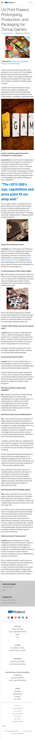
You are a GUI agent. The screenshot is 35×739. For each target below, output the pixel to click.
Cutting (17, 645)
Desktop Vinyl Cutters (18, 650)
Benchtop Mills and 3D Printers (17, 672)
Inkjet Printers (17, 629)
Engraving (17, 659)
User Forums (17, 719)
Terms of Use (17, 711)
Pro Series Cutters (17, 648)
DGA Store (17, 699)
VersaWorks (17, 694)
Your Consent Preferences (11, 731)
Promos (17, 696)
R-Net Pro (17, 706)
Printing (17, 626)
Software (17, 691)
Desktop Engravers (17, 661)
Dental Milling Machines (17, 680)
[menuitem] (31, 2)
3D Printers (18, 675)
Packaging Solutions (7, 587)
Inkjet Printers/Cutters (17, 632)
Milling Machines (18, 678)
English (4, 726)
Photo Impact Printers (17, 664)
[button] (3, 47)
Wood (3, 590)
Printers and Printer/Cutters (11, 64)
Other (17, 688)
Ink (18, 637)
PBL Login (17, 716)
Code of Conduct (17, 714)
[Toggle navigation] (2, 2)
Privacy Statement (17, 708)
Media (17, 634)
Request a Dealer (17, 721)
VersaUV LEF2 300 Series (19, 61)
